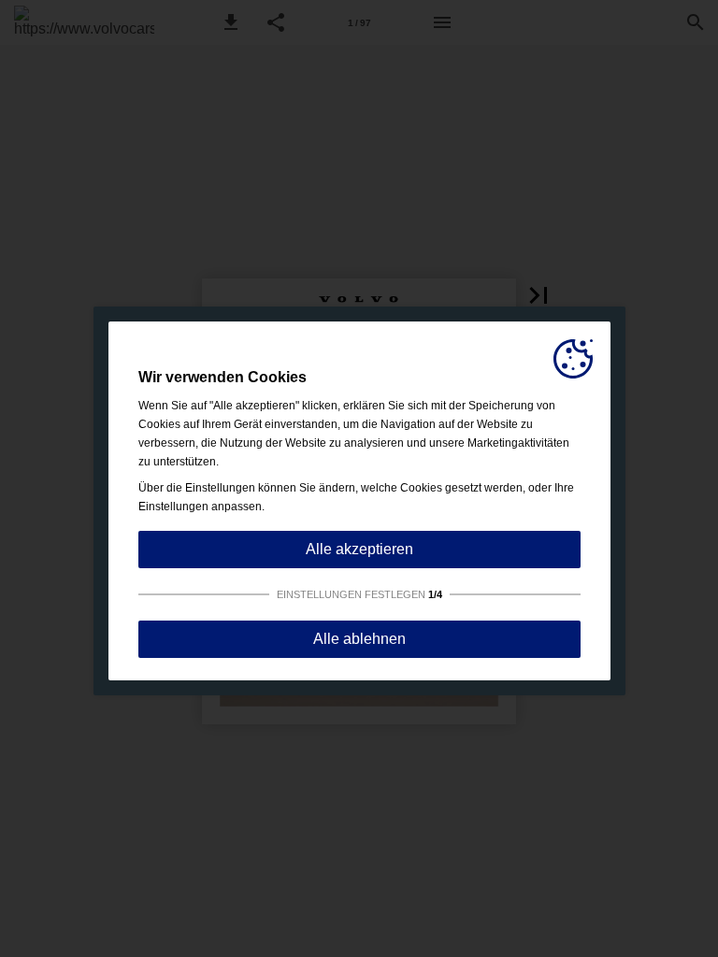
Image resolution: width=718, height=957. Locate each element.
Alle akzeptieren (359, 549)
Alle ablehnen (359, 639)
